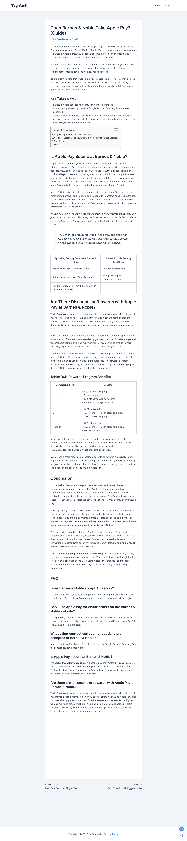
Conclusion (59, 141)
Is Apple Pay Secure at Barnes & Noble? (72, 134)
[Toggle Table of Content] (115, 130)
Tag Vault (19, 5)
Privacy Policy (111, 834)
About (157, 5)
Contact (169, 5)
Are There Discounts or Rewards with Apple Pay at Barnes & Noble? (86, 138)
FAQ (56, 144)
